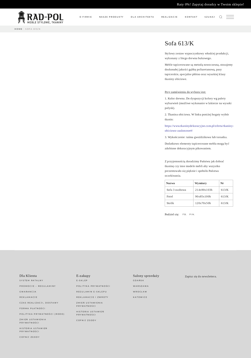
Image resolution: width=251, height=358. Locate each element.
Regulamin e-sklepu (91, 291)
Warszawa (141, 286)
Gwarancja (28, 291)
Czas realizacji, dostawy (38, 303)
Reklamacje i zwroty (92, 297)
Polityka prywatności (93, 286)
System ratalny (31, 280)
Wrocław (140, 291)
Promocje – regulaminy (37, 286)
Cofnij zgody (29, 337)
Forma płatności (32, 308)
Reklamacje (28, 297)
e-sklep (82, 280)
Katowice (140, 297)
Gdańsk (138, 280)
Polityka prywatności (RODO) (42, 314)
